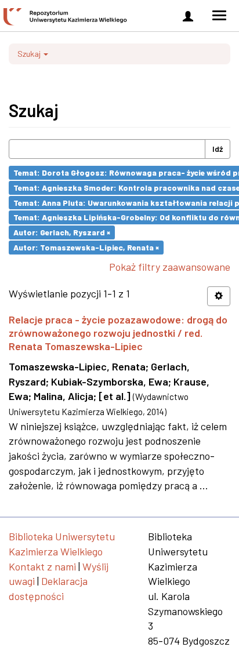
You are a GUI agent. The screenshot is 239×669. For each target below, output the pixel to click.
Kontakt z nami (42, 566)
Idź (217, 149)
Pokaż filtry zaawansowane (169, 266)
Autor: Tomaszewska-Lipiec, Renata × (86, 247)
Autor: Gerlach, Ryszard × (61, 232)
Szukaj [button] (29, 54)
